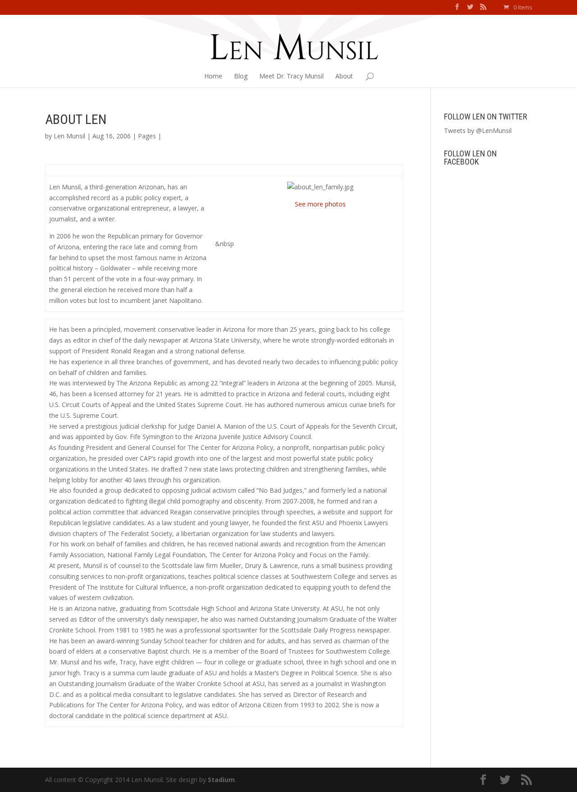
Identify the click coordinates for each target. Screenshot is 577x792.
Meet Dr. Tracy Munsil (291, 76)
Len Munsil (69, 136)
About (344, 76)
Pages (147, 136)
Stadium (221, 779)
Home (213, 76)
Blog (240, 76)
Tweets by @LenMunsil (478, 130)
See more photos (320, 204)
